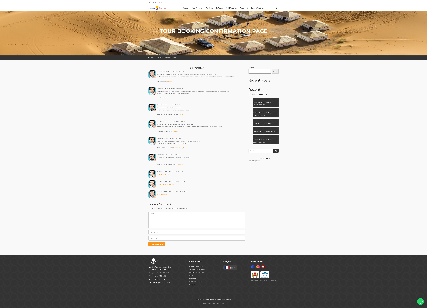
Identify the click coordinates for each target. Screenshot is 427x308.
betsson (175, 131)
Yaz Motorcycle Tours (214, 8)
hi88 (164, 98)
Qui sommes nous (195, 282)
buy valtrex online (163, 174)
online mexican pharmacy (165, 184)
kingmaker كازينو (178, 148)
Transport (244, 8)
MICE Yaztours (231, 8)
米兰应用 (180, 164)
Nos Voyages (197, 8)
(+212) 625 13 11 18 (158, 279)
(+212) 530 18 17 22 (159, 276)
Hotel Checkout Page (266, 123)
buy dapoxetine (162, 194)
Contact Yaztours (257, 8)
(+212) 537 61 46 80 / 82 (161, 273)
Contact (192, 285)
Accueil (186, 8)
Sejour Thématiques (196, 272)
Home (152, 57)
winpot (182, 114)
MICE (191, 275)
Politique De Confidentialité (205, 299)
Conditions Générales (224, 299)
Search (251, 67)
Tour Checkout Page (268, 131)
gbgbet (169, 81)
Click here (256, 131)
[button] (420, 301)
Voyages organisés (196, 266)
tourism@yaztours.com (161, 283)
